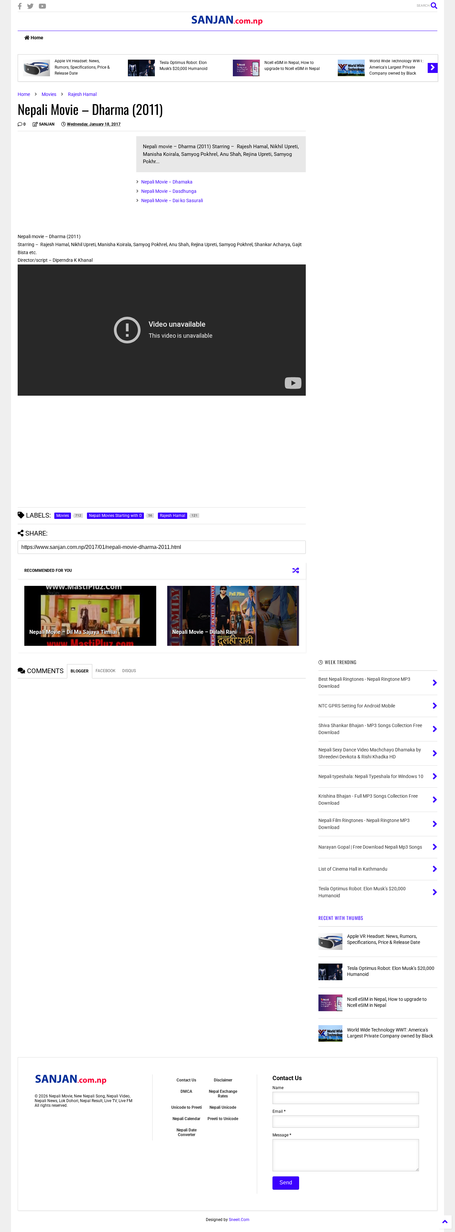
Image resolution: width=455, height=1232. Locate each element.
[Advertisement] (74, 182)
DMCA (186, 1091)
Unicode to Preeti (186, 1107)
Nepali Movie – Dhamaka (167, 182)
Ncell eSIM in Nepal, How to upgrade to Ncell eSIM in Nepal (292, 65)
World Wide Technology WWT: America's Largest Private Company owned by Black (396, 67)
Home (36, 37)
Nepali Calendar (186, 1118)
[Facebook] (20, 6)
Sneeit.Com (239, 1219)
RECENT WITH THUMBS (340, 917)
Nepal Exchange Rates (223, 1093)
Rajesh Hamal (82, 94)
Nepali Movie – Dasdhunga (169, 191)
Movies (49, 94)
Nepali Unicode (223, 1107)
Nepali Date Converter (187, 1132)
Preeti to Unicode (223, 1118)
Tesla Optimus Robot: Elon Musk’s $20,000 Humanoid (184, 65)
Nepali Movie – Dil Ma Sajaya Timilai (73, 632)
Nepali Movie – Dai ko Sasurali (172, 200)
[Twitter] (30, 6)
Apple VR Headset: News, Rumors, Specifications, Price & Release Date (82, 67)
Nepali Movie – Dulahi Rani (204, 632)
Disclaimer (223, 1080)
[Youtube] (42, 6)
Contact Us (186, 1080)
